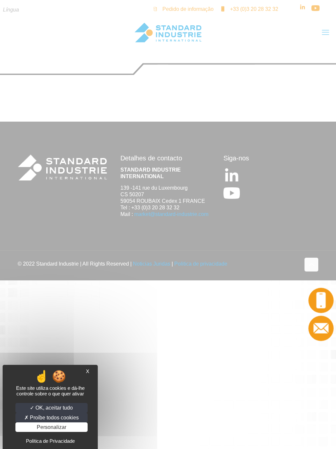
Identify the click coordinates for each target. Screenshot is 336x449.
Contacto (321, 328)
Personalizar (51, 427)
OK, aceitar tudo (53, 408)
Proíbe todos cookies (54, 417)
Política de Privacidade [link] (50, 441)
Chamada (320, 300)
